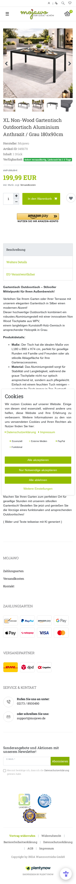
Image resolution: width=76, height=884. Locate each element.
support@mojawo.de (31, 718)
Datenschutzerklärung (57, 842)
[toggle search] (63, 3)
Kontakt (8, 586)
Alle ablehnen (38, 480)
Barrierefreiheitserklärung (20, 842)
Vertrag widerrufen (22, 836)
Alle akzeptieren (38, 460)
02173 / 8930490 (28, 703)
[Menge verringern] (16, 202)
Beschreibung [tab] (15, 250)
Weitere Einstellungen (38, 488)
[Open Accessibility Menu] (66, 874)
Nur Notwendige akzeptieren (38, 470)
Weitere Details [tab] (16, 262)
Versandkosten (28, 185)
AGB (30, 848)
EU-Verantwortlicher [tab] (20, 274)
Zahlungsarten (13, 571)
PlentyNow (46, 874)
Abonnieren (60, 761)
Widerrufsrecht (51, 836)
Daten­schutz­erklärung (22, 432)
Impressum (46, 848)
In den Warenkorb (40, 198)
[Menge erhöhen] (16, 196)
